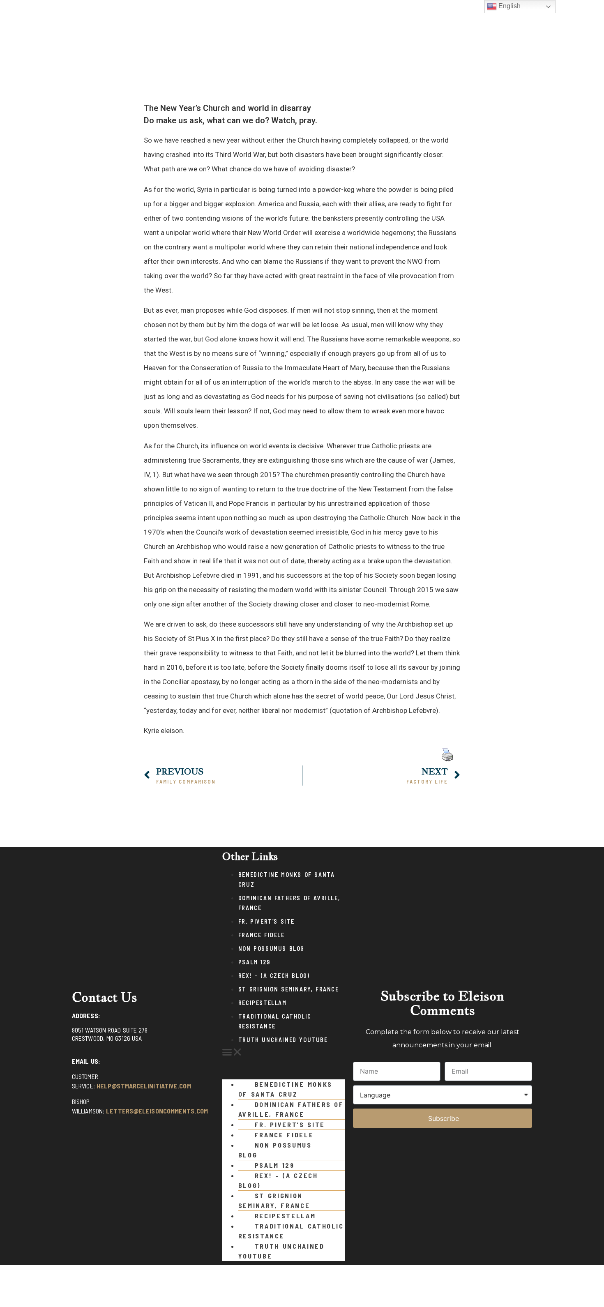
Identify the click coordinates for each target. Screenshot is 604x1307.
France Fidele (261, 934)
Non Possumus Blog (271, 948)
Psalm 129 (254, 962)
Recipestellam (262, 1002)
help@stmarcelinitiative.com (144, 1086)
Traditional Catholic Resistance (291, 1231)
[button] (283, 1052)
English (509, 5)
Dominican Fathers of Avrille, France (291, 1109)
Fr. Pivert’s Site (266, 921)
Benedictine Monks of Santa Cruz (285, 1089)
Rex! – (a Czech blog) (274, 975)
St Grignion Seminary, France (288, 989)
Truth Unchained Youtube (283, 1039)
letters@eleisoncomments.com (157, 1111)
